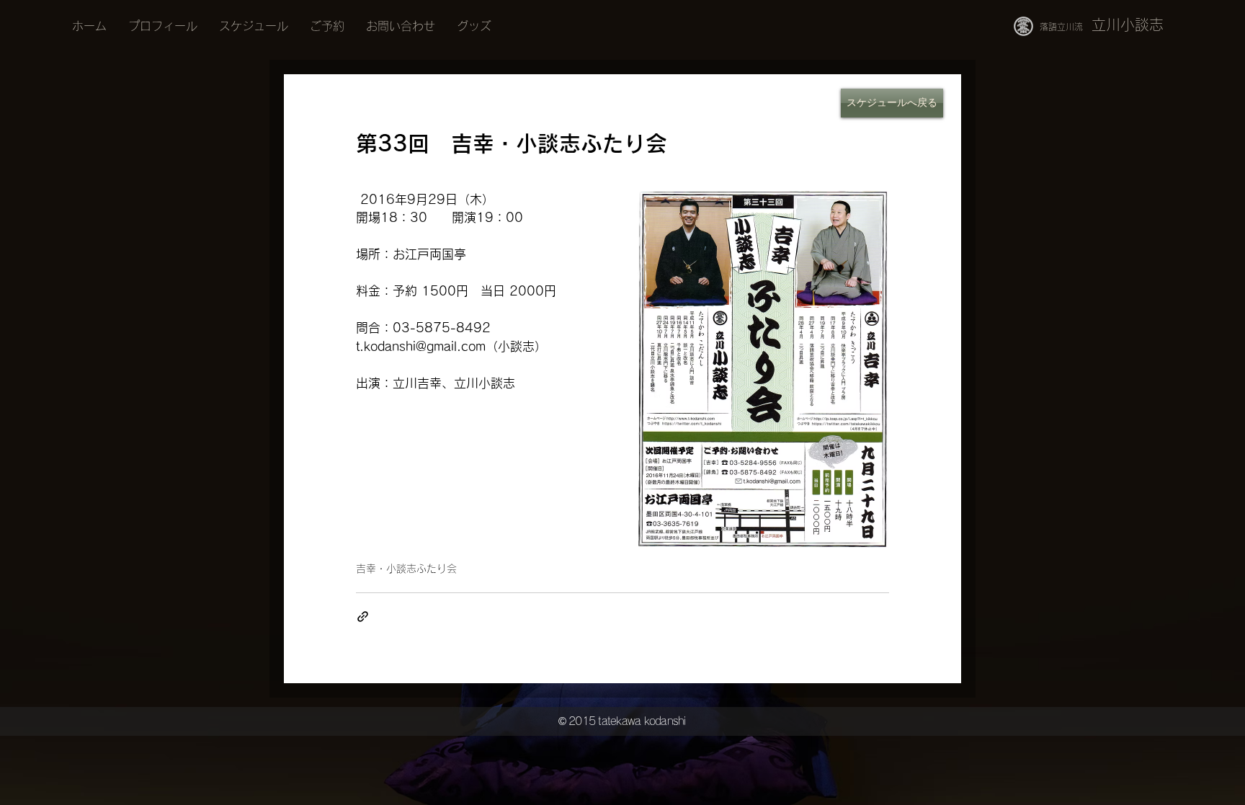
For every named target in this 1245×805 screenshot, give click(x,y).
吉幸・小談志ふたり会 (406, 569)
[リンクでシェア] (363, 616)
